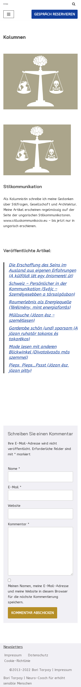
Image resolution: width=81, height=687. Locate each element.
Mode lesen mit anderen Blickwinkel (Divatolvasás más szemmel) (39, 352)
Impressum (13, 655)
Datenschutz (38, 655)
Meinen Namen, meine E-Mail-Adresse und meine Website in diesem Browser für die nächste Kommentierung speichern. (38, 594)
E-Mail (14, 487)
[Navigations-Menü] (8, 14)
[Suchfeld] (73, 4)
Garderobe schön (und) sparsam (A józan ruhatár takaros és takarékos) (43, 333)
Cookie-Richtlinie (17, 661)
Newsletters (13, 647)
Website (14, 506)
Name (14, 469)
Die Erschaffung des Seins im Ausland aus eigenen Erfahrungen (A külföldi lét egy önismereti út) (42, 270)
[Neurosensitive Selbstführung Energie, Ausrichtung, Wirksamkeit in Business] (5, 4)
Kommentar (18, 524)
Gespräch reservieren (54, 14)
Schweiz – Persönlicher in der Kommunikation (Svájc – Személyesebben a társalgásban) (42, 289)
